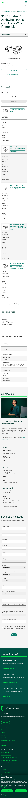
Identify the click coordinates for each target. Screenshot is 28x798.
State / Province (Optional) (8, 591)
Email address (5, 545)
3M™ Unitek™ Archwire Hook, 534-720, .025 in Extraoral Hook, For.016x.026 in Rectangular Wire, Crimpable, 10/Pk (18, 149)
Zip (3, 598)
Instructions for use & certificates (9, 760)
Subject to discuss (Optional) (9, 619)
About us (3, 730)
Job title (4, 565)
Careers (3, 732)
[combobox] (14, 6)
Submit (14, 634)
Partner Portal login (5, 772)
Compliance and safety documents (9, 757)
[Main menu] (25, 2)
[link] (8, 304)
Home (2, 10)
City (3, 585)
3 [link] (16, 303)
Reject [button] (21, 790)
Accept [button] (7, 790)
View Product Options (13, 74)
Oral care (8, 10)
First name (5, 532)
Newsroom (3, 745)
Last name (4, 539)
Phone (4, 552)
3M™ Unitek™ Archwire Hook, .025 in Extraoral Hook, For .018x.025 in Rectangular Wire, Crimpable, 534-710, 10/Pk (17, 266)
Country (4, 578)
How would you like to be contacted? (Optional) (13, 604)
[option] (14, 51)
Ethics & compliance (6, 743)
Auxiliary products (22, 11)
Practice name (5, 526)
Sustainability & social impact (8, 740)
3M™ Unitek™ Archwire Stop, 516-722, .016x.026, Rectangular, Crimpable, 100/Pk (17, 187)
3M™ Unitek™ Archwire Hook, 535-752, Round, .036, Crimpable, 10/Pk (18, 109)
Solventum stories (5, 752)
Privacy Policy (4, 787)
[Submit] (25, 6)
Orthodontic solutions (16, 10)
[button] (7, 795)
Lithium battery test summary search (9, 762)
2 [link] (14, 303)
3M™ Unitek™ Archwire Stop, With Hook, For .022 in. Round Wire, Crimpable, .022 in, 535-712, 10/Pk (18, 227)
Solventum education (6, 755)
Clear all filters (14, 101)
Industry (4, 558)
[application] (14, 49)
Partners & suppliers (6, 737)
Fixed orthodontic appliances (9, 11)
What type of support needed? (9, 572)
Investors (3, 735)
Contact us (3, 769)
